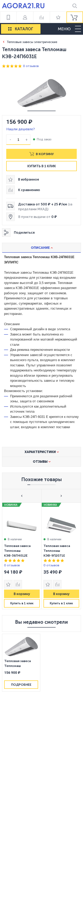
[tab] (41, 247)
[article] (22, 556)
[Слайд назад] (22, 496)
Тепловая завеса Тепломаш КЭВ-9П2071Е (57, 550)
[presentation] (22, 556)
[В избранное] (8, 584)
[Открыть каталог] (9, 28)
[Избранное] (58, 17)
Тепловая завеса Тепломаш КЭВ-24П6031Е (17, 664)
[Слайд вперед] (61, 496)
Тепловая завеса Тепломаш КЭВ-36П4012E (17, 550)
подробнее (21, 685)
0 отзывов (31, 66)
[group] (74, 17)
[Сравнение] (41, 17)
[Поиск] (74, 6)
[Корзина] (74, 17)
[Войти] (25, 17)
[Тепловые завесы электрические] (3, 42)
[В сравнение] (17, 584)
